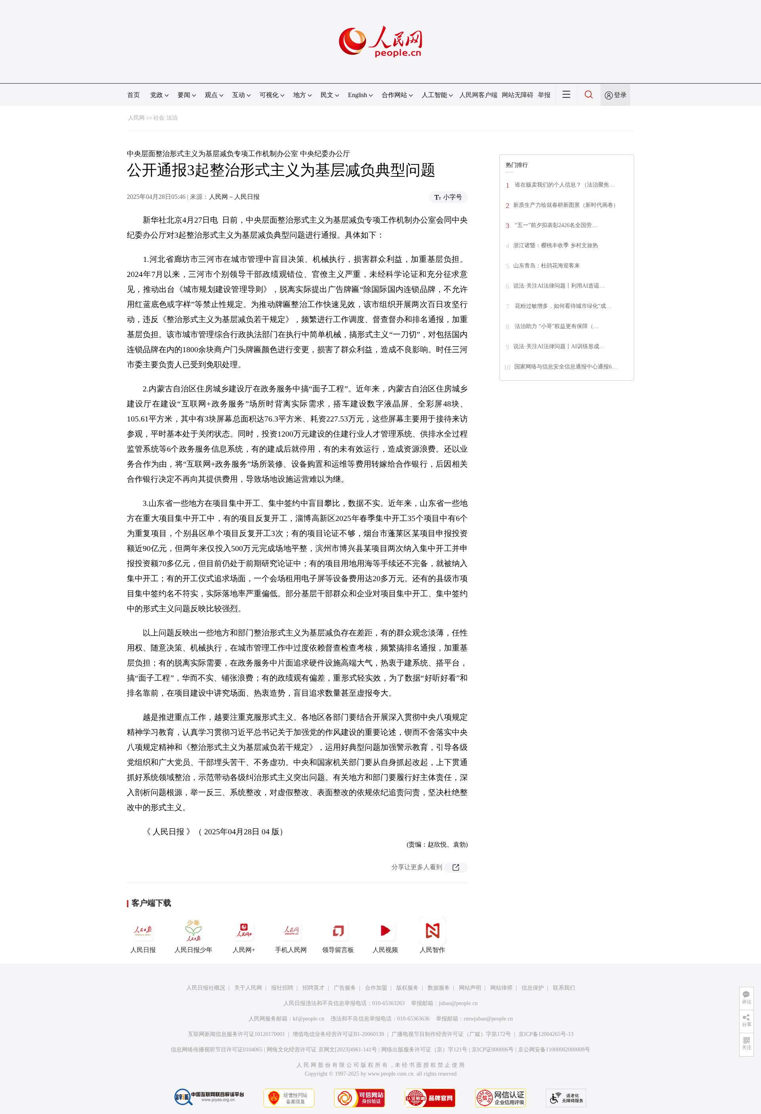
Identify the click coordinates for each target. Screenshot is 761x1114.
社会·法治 (165, 118)
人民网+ (244, 949)
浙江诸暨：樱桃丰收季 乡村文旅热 (555, 245)
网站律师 (501, 988)
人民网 (136, 118)
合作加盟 (376, 988)
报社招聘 (282, 988)
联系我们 (564, 988)
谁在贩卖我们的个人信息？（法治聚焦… (564, 185)
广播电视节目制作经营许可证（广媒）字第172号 (451, 1034)
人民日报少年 (193, 949)
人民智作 (432, 949)
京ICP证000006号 (493, 1050)
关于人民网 (248, 988)
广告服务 (345, 988)
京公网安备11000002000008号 (554, 1050)
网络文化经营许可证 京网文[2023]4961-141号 (322, 1050)
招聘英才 (313, 988)
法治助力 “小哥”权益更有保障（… (556, 326)
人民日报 (143, 949)
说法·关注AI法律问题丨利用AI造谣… (559, 286)
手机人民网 (291, 949)
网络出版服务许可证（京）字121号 (424, 1050)
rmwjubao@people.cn (488, 1019)
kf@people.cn (308, 1019)
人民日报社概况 (205, 988)
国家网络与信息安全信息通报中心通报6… (565, 367)
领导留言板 (338, 949)
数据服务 (439, 988)
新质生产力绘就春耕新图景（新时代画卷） (566, 205)
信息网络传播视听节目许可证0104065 (216, 1050)
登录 (620, 95)
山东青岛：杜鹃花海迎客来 (546, 266)
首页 (133, 95)
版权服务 (407, 988)
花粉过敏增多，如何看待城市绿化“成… (562, 306)
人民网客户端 (478, 95)
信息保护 (533, 988)
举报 (544, 95)
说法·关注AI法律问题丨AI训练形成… (559, 346)
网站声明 (470, 988)
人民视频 (385, 949)
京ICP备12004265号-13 (546, 1034)
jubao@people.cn (458, 1003)
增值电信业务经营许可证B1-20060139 (338, 1034)
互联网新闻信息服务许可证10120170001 (236, 1034)
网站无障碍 (517, 95)
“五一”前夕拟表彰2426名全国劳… (555, 225)
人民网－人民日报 (234, 196)
